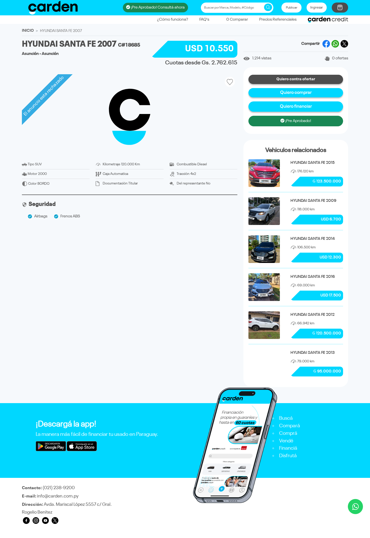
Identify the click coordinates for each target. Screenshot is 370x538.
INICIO (28, 31)
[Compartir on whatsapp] (335, 44)
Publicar (291, 7)
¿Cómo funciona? (172, 20)
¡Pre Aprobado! (297, 121)
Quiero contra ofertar (295, 79)
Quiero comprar (296, 92)
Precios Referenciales (278, 20)
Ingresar (316, 7)
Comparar (237, 20)
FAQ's (204, 20)
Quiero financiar (296, 106)
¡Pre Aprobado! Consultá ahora (157, 8)
